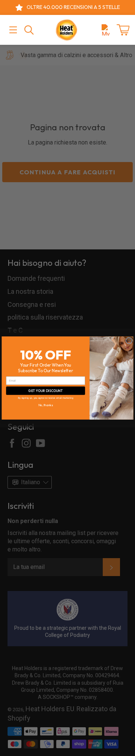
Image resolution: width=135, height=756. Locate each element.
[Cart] (123, 29)
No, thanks (45, 405)
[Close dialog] (129, 341)
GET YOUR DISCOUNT (45, 390)
